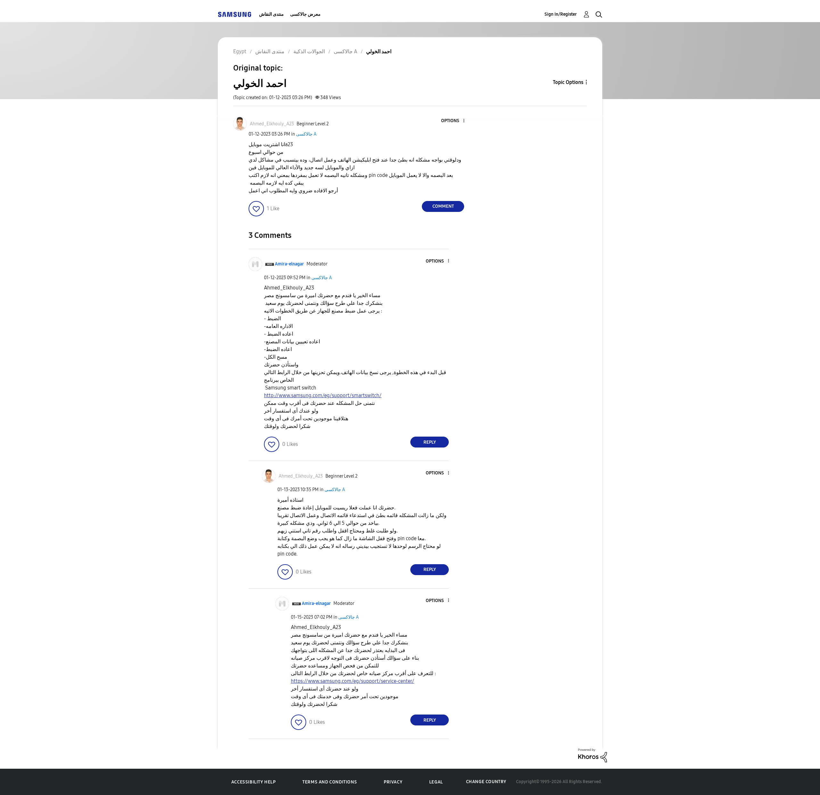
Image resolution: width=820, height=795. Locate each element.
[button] (453, 121)
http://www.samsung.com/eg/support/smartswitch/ (322, 395)
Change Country (486, 781)
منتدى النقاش (271, 14)
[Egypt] (234, 14)
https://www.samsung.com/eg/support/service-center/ (352, 681)
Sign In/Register (561, 14)
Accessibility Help (253, 782)
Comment (443, 206)
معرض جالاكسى (305, 14)
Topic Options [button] (568, 82)
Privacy (393, 782)
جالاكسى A (306, 134)
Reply (429, 442)
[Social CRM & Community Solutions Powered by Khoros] (592, 755)
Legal (436, 782)
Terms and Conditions (329, 782)
